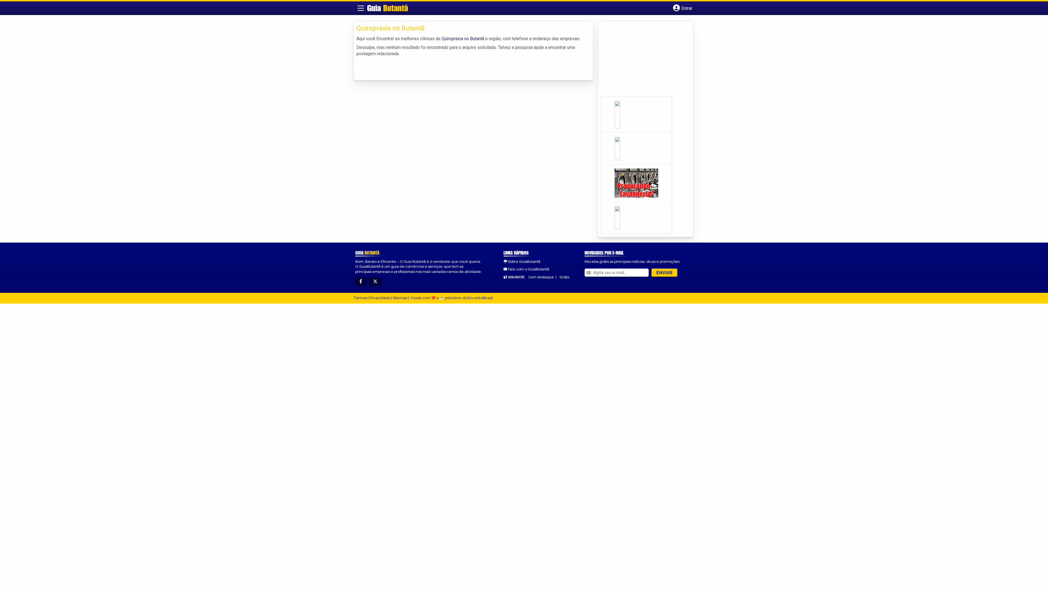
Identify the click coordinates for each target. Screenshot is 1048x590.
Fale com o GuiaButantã (528, 269)
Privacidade (380, 298)
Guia (387, 8)
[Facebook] (360, 281)
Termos (360, 298)
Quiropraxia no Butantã (463, 38)
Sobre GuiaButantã (524, 261)
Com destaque (541, 277)
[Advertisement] (642, 60)
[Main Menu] (360, 8)
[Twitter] (375, 281)
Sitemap (400, 298)
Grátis (564, 277)
